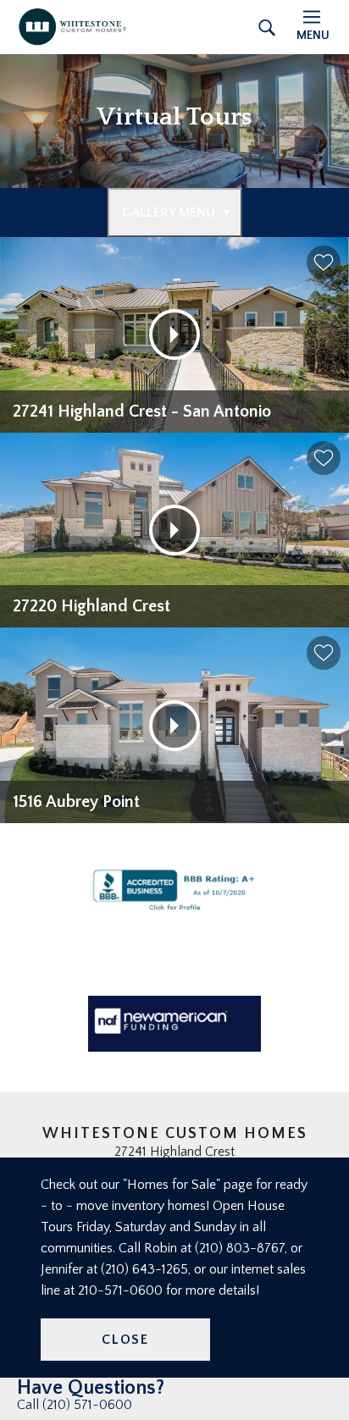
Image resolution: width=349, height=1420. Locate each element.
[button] (323, 262)
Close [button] (125, 1339)
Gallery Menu (168, 212)
